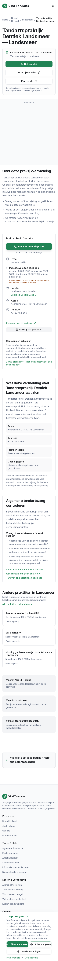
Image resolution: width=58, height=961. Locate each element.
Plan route (27, 81)
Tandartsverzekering (12, 889)
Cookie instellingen (31, 951)
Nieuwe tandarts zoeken (14, 872)
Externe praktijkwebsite (19, 323)
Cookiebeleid (31, 957)
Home (5, 19)
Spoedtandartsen (10, 862)
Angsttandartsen (10, 858)
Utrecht (6, 830)
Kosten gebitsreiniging (13, 904)
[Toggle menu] (53, 6)
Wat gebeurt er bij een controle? (23, 573)
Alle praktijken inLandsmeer (17, 604)
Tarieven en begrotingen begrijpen (24, 578)
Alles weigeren (43, 944)
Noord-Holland (9, 821)
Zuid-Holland (8, 826)
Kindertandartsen (10, 853)
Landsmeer (27, 19)
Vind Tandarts (18, 6)
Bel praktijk (30, 64)
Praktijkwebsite (27, 72)
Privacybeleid (13, 957)
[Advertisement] (29, 134)
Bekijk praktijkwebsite (30, 329)
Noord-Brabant (9, 835)
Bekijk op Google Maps (22, 295)
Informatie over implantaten (15, 867)
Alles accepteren (19, 944)
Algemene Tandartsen (13, 848)
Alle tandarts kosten (12, 885)
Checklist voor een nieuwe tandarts (24, 569)
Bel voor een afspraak (31, 246)
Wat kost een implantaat (14, 899)
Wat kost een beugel (12, 894)
